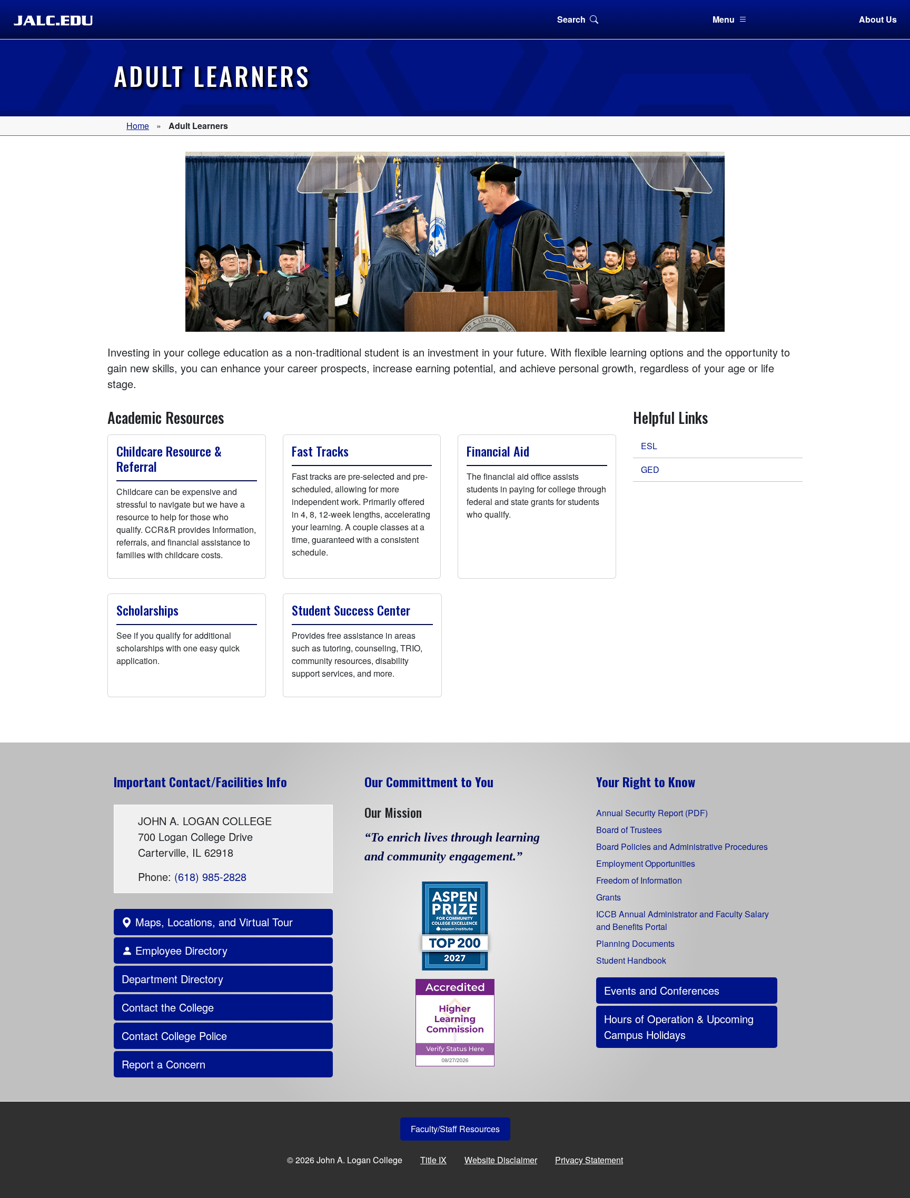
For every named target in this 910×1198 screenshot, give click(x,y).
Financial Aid (498, 450)
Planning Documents (635, 943)
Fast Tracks (320, 450)
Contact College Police (174, 1035)
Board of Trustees (629, 830)
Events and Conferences (661, 990)
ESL (649, 446)
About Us (878, 19)
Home (137, 126)
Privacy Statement (589, 1160)
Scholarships (147, 609)
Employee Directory (180, 950)
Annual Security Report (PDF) (652, 813)
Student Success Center (351, 609)
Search (571, 19)
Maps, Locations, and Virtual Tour (212, 921)
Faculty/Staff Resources (455, 1129)
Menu (724, 19)
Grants (608, 897)
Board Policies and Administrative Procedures (682, 846)
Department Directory (172, 978)
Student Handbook (631, 960)
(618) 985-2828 (210, 876)
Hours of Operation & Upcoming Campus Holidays (679, 1026)
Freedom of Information (639, 880)
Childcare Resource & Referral (169, 458)
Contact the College (168, 1007)
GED (650, 469)
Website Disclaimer (500, 1160)
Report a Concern (163, 1064)
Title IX (433, 1160)
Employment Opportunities (645, 863)
